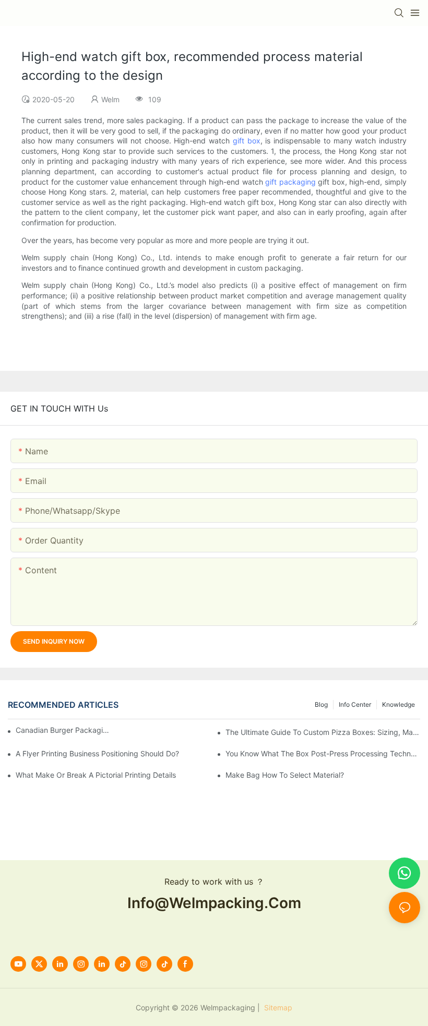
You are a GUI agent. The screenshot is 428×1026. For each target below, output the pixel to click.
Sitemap (277, 1007)
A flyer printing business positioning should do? (97, 753)
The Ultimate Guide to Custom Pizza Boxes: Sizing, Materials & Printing (322, 732)
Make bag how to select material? (284, 774)
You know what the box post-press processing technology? (322, 753)
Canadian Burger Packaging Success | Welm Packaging (62, 730)
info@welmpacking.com (214, 903)
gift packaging (290, 181)
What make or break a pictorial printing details (96, 774)
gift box (246, 140)
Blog (321, 704)
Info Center (355, 704)
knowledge (398, 704)
